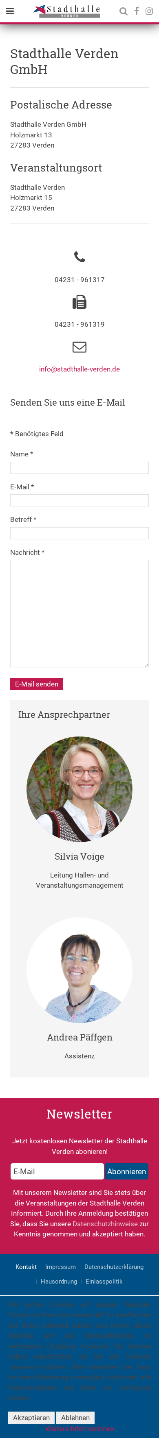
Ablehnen (75, 1418)
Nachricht (27, 552)
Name (21, 454)
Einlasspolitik (104, 1281)
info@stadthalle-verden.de (79, 369)
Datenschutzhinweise (105, 1224)
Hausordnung (59, 1281)
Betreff (23, 519)
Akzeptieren (31, 1418)
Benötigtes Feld (37, 434)
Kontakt (26, 1267)
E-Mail (22, 487)
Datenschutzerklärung (114, 1267)
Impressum (60, 1267)
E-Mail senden (36, 684)
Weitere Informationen (79, 1429)
